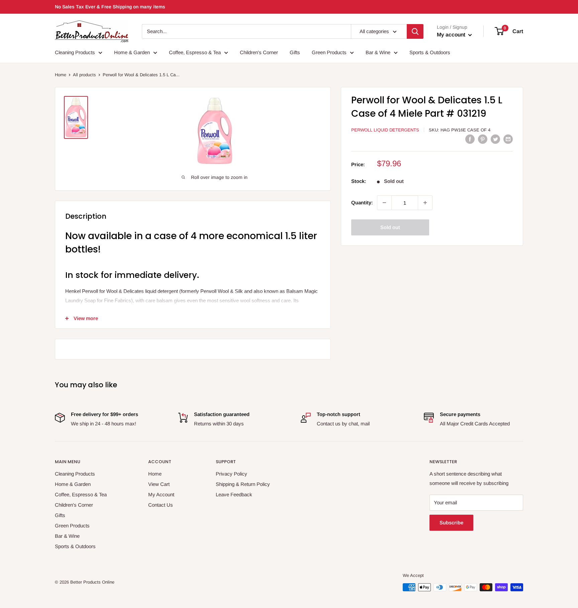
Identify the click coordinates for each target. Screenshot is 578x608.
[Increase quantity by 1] (425, 203)
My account (452, 34)
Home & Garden (132, 52)
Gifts (295, 52)
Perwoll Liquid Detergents (385, 129)
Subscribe (451, 522)
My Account (161, 494)
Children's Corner (259, 52)
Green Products (329, 52)
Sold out (390, 227)
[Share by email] (508, 139)
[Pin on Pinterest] (482, 139)
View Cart (159, 484)
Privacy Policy (231, 474)
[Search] (415, 31)
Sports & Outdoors (429, 52)
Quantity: (362, 202)
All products (84, 74)
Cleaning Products (75, 52)
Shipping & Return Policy (243, 484)
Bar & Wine (378, 52)
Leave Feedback (234, 494)
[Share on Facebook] (470, 139)
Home (60, 74)
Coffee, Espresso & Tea (195, 52)
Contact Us (160, 505)
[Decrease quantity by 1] (384, 203)
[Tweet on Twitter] (495, 139)
